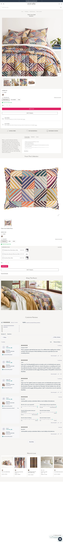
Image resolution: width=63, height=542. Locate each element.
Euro (14, 241)
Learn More (60, 247)
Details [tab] (33, 137)
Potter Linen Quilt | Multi (10, 352)
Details (24, 119)
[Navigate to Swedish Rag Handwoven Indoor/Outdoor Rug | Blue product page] (33, 462)
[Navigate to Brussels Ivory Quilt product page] (46, 462)
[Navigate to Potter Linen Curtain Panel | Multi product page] (20, 462)
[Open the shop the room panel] (60, 308)
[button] (31, 16)
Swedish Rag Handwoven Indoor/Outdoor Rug (32, 472)
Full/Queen (13, 99)
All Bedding (26, 11)
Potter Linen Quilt (39, 11)
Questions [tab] (9, 334)
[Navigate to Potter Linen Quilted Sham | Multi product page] (7, 462)
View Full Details (4, 273)
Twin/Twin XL (5, 99)
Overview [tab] (27, 137)
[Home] (31, 4)
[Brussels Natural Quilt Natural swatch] (43, 470)
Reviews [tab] (3, 334)
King (19, 99)
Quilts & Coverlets (32, 11)
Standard (4, 241)
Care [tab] (37, 137)
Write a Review (58, 337)
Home (22, 11)
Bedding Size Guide (57, 97)
